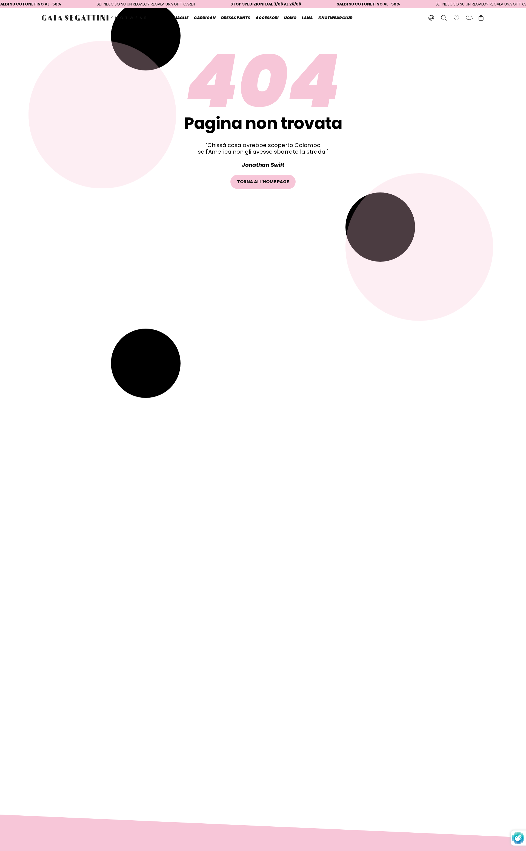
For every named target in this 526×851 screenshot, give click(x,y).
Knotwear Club (335, 18)
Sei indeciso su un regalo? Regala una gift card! (146, 4)
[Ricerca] (444, 18)
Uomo (290, 18)
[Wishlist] (456, 18)
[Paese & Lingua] (431, 18)
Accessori (267, 18)
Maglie (180, 18)
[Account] (469, 18)
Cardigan (205, 18)
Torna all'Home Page (263, 182)
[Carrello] (481, 18)
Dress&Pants (235, 18)
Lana (307, 18)
